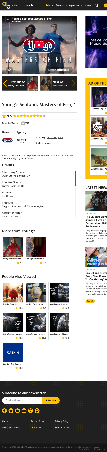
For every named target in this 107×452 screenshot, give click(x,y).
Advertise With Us (11, 428)
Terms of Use (37, 421)
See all (90, 301)
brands (22, 5)
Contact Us (36, 428)
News (88, 5)
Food (49, 144)
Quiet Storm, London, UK (16, 176)
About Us (6, 421)
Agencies (74, 5)
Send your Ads (62, 428)
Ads (48, 5)
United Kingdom (55, 138)
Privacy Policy (62, 421)
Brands (59, 5)
